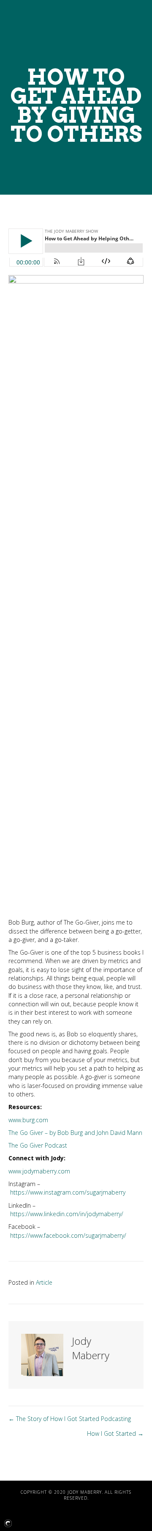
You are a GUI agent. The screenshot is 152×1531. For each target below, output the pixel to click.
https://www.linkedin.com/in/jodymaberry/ (66, 1214)
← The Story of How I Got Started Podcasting (69, 1419)
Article (44, 1282)
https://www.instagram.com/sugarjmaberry (67, 1192)
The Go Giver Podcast (37, 1145)
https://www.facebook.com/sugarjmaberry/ (68, 1235)
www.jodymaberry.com (39, 1171)
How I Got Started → (115, 1433)
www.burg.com (28, 1120)
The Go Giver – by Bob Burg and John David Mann (75, 1133)
